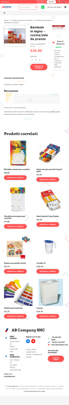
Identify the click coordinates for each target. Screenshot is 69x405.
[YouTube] (33, 341)
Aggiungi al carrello (38, 67)
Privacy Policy (31, 349)
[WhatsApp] (42, 7)
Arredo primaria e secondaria (21, 20)
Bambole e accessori (11, 22)
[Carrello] (65, 7)
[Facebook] (28, 341)
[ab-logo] (7, 7)
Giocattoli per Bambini (43, 20)
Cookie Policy (31, 352)
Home (6, 20)
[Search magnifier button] (36, 7)
